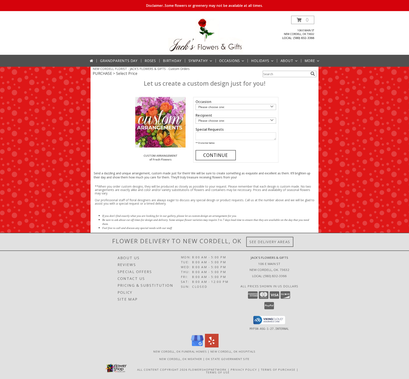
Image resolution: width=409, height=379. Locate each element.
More (310, 60)
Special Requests (210, 129)
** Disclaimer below (205, 143)
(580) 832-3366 (303, 38)
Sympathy (198, 60)
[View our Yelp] (212, 346)
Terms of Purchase (278, 370)
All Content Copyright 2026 (162, 370)
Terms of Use (218, 372)
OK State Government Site (227, 359)
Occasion (204, 101)
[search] (312, 73)
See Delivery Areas (269, 241)
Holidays (260, 60)
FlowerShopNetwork (208, 370)
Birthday (172, 60)
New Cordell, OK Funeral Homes (180, 351)
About (287, 60)
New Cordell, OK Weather (180, 359)
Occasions (229, 60)
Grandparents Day (119, 60)
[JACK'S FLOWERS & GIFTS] (205, 35)
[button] (302, 20)
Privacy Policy (244, 370)
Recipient (204, 115)
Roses (150, 60)
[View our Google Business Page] (197, 346)
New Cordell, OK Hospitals (233, 351)
